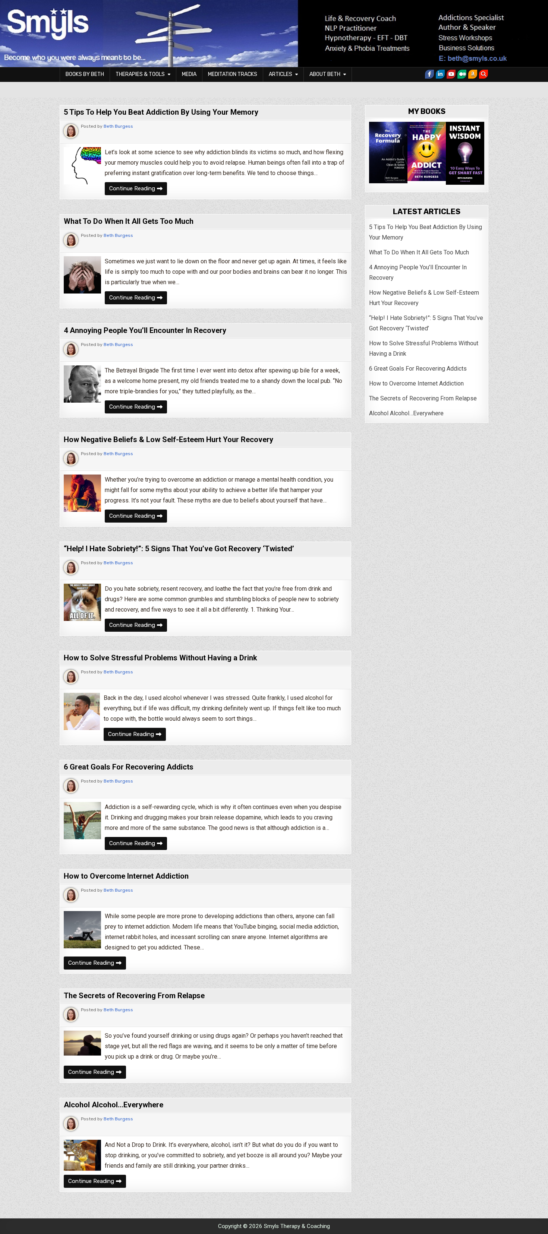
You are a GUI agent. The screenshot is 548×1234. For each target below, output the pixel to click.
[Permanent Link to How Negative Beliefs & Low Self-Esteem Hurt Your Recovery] (82, 493)
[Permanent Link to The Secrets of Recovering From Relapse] (82, 1043)
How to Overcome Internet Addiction (126, 876)
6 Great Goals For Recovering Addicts (128, 766)
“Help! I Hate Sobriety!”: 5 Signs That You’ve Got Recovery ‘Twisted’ (179, 548)
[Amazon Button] (472, 74)
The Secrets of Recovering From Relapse (134, 995)
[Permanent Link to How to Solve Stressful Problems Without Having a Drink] (82, 711)
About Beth (324, 74)
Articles (280, 74)
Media (189, 74)
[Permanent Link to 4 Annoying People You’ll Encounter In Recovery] (82, 384)
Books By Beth (85, 74)
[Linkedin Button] (440, 74)
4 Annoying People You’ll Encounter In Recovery (145, 330)
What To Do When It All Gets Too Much (128, 221)
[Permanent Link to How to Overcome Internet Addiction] (82, 929)
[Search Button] (483, 74)
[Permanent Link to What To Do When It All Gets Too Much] (82, 275)
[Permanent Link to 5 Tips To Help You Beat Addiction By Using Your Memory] (82, 165)
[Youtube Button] (451, 74)
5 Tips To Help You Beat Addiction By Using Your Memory (161, 112)
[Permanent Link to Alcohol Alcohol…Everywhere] (82, 1155)
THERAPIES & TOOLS (140, 74)
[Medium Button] (461, 74)
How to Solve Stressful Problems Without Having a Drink (160, 657)
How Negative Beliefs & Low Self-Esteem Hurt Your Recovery (168, 439)
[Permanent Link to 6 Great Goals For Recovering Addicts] (82, 820)
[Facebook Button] (429, 74)
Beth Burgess (118, 126)
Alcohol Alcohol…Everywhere (113, 1104)
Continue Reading (138, 188)
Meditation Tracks (232, 74)
